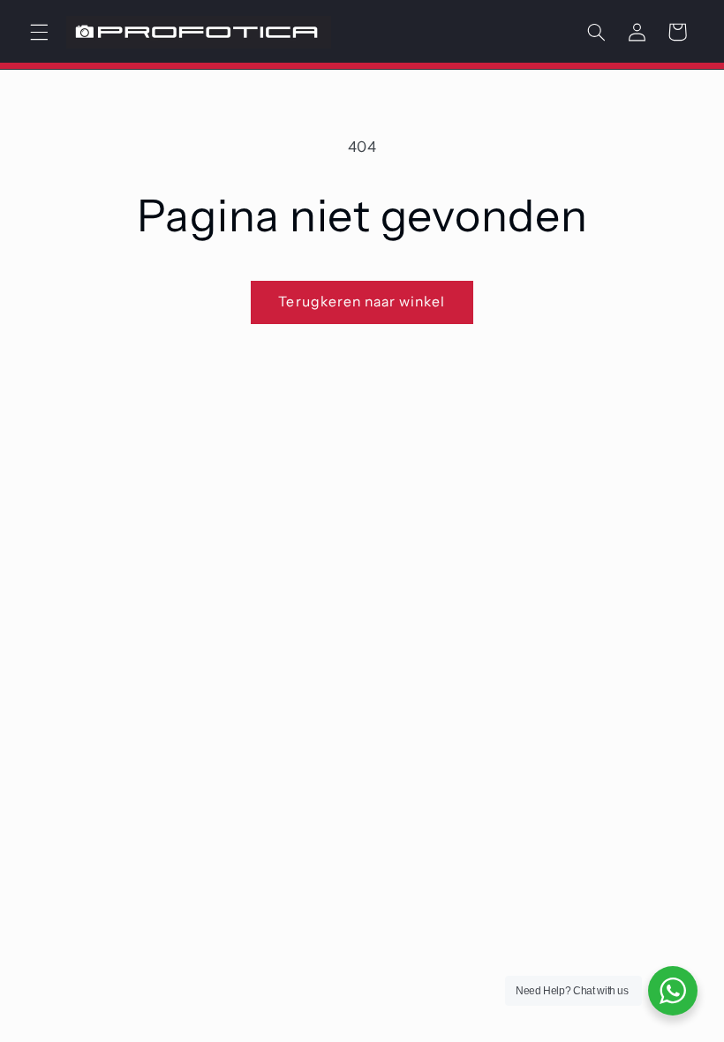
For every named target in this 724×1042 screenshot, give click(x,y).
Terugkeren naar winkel (361, 301)
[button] (39, 31)
